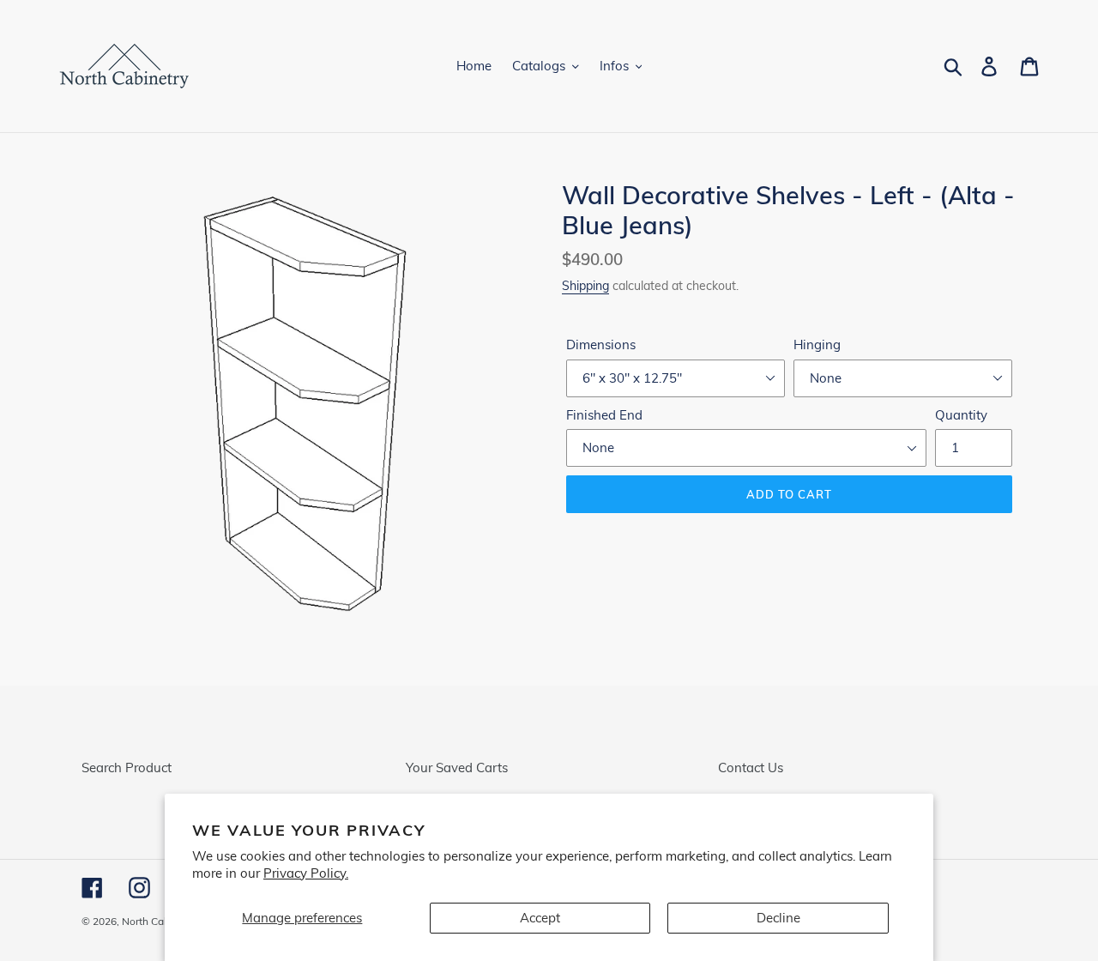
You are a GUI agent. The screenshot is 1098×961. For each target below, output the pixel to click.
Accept (540, 918)
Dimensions (601, 344)
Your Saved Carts (457, 767)
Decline (778, 918)
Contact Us (750, 767)
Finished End (604, 415)
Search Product (126, 767)
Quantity (961, 415)
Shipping (585, 285)
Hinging (817, 344)
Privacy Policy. (305, 873)
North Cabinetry (159, 921)
